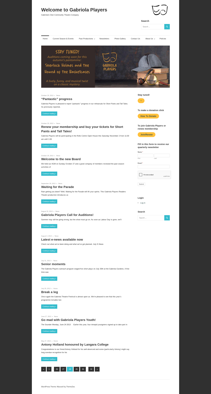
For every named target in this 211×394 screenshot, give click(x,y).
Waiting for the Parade (57, 187)
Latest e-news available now (62, 239)
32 (91, 369)
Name (140, 152)
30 (83, 369)
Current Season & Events (63, 39)
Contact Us (135, 39)
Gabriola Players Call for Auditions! (67, 215)
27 (63, 369)
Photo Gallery (120, 39)
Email (140, 163)
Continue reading (49, 113)
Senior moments (53, 264)
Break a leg (49, 292)
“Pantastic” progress (56, 99)
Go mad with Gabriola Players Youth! (68, 320)
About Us (149, 39)
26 (57, 369)
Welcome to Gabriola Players (74, 9)
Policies (163, 39)
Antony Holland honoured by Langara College (75, 344)
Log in (142, 203)
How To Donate (148, 116)
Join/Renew (146, 134)
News (58, 95)
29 (76, 369)
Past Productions (86, 39)
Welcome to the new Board (61, 159)
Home (45, 39)
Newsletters (104, 39)
